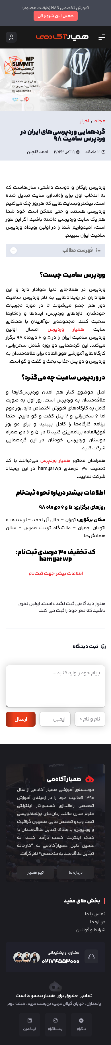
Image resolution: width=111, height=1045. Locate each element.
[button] (102, 37)
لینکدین (29, 1028)
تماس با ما (95, 914)
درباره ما (97, 922)
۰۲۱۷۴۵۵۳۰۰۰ (60, 961)
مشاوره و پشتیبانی (63, 952)
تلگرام (81, 1028)
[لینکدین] (30, 1020)
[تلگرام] (81, 1020)
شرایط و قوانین (90, 930)
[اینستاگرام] (55, 1020)
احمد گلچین (37, 152)
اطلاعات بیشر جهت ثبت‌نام (55, 573)
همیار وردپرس (66, 329)
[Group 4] (62, 37)
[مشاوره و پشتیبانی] (88, 956)
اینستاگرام (55, 1028)
